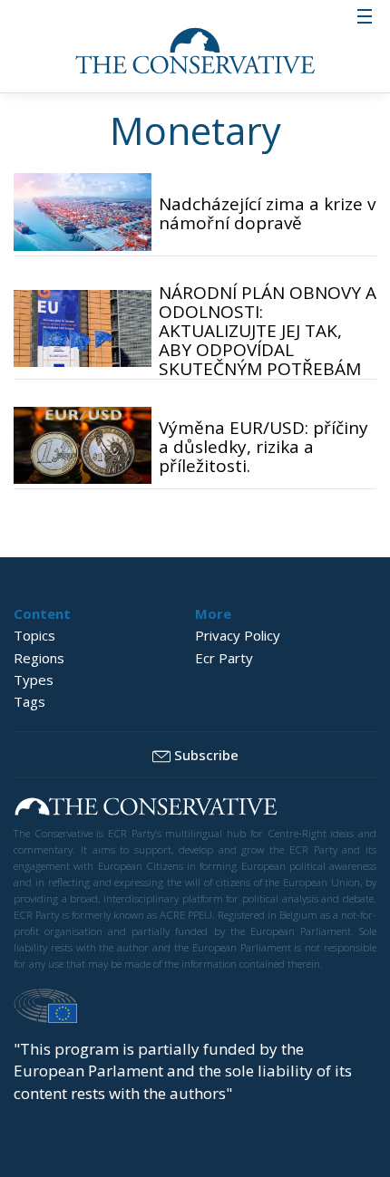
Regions (39, 658)
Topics (34, 635)
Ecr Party (224, 658)
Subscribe (206, 755)
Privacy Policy (237, 635)
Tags (29, 701)
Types (34, 680)
